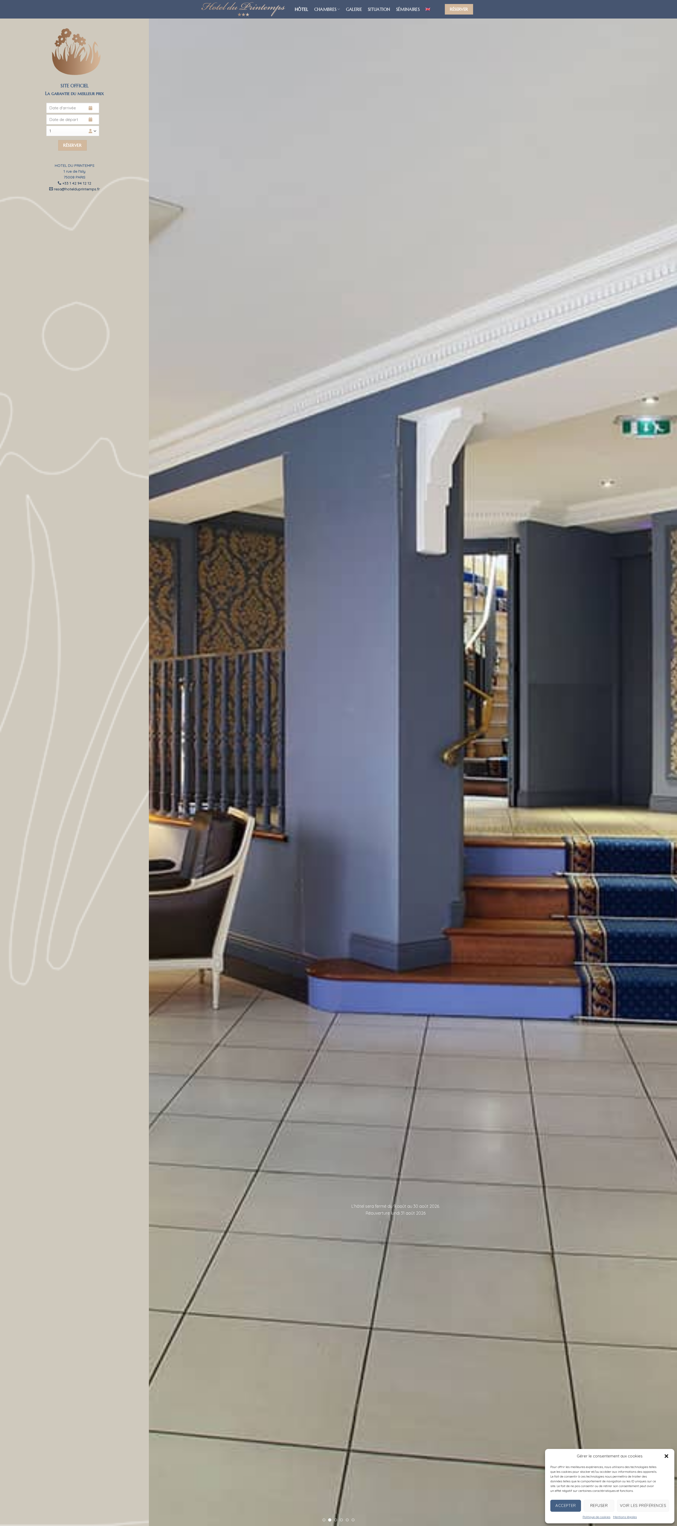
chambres (325, 9)
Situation (379, 9)
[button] (666, 1456)
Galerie (354, 9)
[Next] (657, 763)
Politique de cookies (596, 1517)
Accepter (565, 1505)
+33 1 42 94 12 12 (76, 183)
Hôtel (301, 9)
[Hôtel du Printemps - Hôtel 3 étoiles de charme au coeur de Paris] (243, 9)
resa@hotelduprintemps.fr (76, 189)
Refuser (599, 1505)
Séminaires (408, 9)
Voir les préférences (643, 1505)
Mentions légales (625, 1517)
